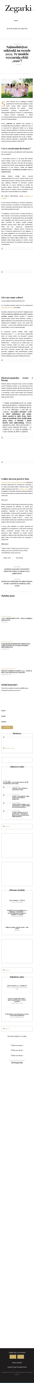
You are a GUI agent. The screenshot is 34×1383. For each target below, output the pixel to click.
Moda (19, 64)
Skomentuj (19, 558)
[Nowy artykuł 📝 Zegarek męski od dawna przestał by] (17, 1192)
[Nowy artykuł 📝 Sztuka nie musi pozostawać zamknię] (17, 1125)
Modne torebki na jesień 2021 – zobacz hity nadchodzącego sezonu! (16, 671)
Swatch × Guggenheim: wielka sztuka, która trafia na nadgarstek (20, 797)
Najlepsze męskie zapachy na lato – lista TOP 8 (17, 928)
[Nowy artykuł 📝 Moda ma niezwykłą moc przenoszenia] (17, 1248)
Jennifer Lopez (24, 489)
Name (3, 710)
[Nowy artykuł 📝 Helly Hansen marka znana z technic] (17, 1304)
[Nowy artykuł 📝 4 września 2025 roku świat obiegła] (17, 1339)
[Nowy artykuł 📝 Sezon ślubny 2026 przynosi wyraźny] (17, 1081)
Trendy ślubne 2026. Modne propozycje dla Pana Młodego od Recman (15, 782)
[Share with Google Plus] (18, 67)
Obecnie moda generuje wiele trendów (13, 482)
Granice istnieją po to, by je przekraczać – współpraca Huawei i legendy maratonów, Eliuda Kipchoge (20, 814)
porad (15, 334)
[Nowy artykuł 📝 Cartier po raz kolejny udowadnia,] (17, 1148)
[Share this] (13, 68)
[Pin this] (21, 67)
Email (3, 716)
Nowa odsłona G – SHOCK (17, 900)
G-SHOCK (13, 902)
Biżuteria (5, 642)
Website (3, 722)
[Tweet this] (15, 68)
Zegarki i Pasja (11, 1367)
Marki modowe (7, 669)
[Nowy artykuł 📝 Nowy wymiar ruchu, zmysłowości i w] (17, 1104)
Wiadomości (17, 930)
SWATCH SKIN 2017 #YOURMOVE (17, 986)
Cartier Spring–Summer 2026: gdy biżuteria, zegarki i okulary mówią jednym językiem (21, 805)
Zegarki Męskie (19, 902)
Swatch (8, 987)
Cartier (4, 616)
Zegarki (13, 916)
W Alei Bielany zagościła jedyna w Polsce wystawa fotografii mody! (17, 1014)
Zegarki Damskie (19, 987)
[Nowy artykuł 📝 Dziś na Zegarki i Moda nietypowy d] (17, 1323)
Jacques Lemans (15, 1003)
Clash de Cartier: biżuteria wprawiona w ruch (19, 788)
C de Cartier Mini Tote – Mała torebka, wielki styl (17, 619)
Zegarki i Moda (22, 1367)
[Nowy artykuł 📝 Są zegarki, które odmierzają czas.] (17, 1170)
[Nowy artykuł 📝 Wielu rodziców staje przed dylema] (17, 1277)
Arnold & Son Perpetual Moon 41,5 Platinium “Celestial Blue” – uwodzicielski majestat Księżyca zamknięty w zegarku (17, 912)
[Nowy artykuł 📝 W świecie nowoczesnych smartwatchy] (17, 1219)
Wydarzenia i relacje (18, 1017)
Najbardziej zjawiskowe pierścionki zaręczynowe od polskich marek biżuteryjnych (15, 645)
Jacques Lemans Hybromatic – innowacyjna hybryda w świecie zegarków (17, 1000)
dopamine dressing (7, 307)
